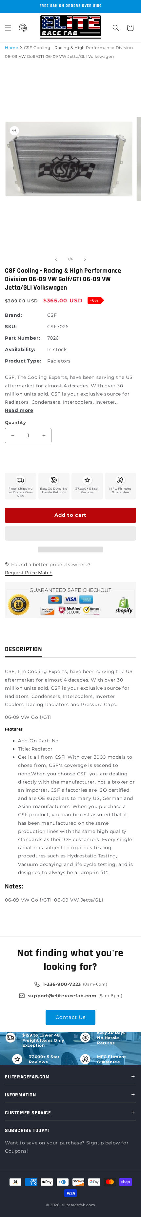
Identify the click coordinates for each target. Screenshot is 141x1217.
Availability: (20, 349)
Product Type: (23, 361)
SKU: (11, 327)
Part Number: (22, 338)
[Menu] (8, 28)
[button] (70, 533)
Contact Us (70, 1017)
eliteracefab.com (78, 1205)
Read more (19, 410)
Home (11, 47)
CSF (52, 315)
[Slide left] (56, 259)
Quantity (15, 422)
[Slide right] (85, 259)
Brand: (13, 315)
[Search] (116, 28)
